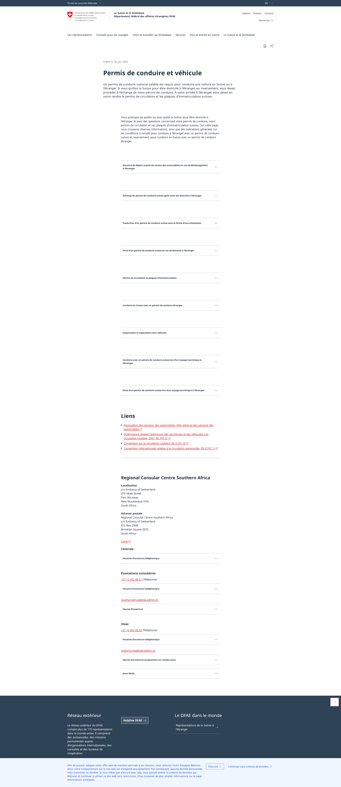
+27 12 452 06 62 (131, 630)
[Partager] (271, 45)
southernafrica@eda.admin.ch (139, 600)
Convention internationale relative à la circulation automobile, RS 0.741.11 (169, 448)
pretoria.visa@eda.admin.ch (138, 650)
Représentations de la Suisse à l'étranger (195, 727)
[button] (79, 34)
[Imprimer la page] (264, 45)
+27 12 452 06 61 (131, 579)
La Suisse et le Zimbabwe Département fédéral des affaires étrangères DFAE (144, 14)
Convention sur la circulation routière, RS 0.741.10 (154, 443)
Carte (124, 541)
